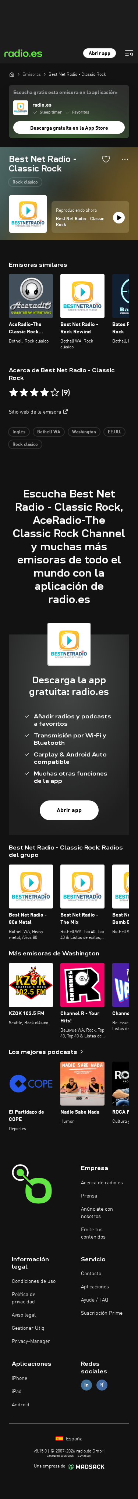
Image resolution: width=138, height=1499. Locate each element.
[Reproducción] (119, 217)
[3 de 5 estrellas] (34, 393)
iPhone (19, 1378)
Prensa (89, 1196)
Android (20, 1404)
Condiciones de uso (34, 1281)
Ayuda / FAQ (94, 1300)
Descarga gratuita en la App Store (69, 128)
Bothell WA (48, 432)
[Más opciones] (125, 159)
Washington (84, 432)
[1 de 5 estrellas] (13, 393)
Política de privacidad (23, 1298)
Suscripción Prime (102, 1313)
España (73, 1438)
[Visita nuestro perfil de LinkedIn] (86, 1385)
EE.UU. (114, 432)
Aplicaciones (95, 1286)
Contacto (91, 1273)
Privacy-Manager (31, 1341)
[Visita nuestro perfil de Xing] (102, 1385)
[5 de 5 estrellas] (55, 393)
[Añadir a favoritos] (106, 159)
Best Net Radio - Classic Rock (80, 222)
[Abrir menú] (129, 53)
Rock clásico (25, 182)
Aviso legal (24, 1315)
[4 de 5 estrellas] (44, 393)
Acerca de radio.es (102, 1182)
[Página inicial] (12, 74)
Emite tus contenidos (93, 1233)
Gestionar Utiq (28, 1328)
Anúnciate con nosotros (97, 1213)
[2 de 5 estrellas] (24, 393)
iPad (17, 1391)
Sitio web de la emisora (35, 412)
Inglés (19, 432)
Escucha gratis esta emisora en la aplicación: (65, 92)
